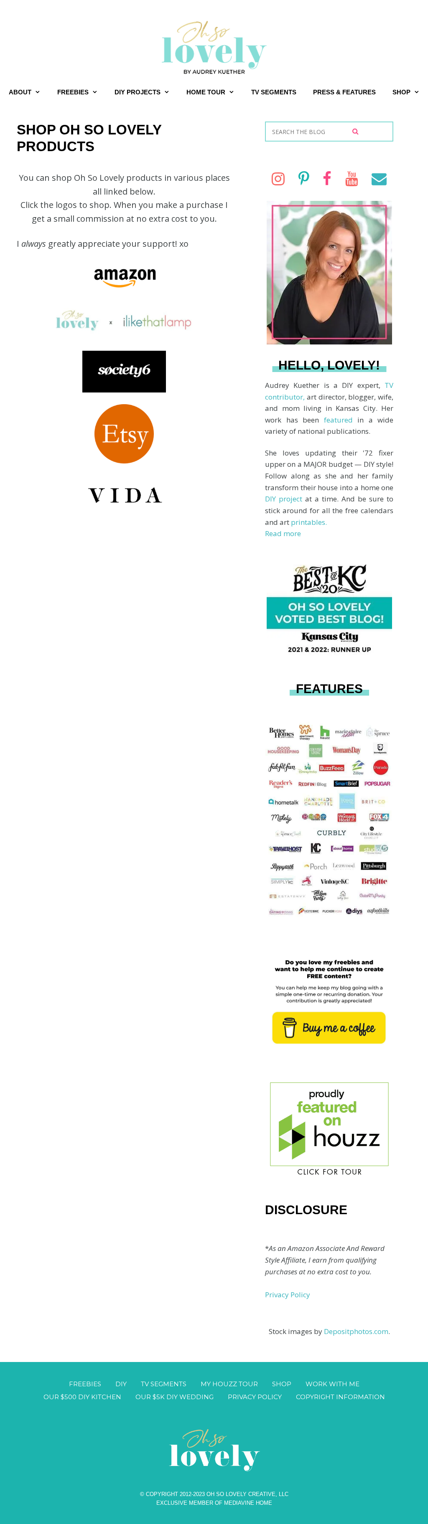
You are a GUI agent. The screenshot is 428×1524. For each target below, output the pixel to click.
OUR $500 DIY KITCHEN (82, 1397)
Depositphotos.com (356, 1331)
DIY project (285, 499)
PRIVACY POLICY (255, 1397)
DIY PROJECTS (137, 92)
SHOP (401, 92)
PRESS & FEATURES (344, 92)
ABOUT (20, 92)
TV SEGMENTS (273, 92)
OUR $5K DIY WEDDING (174, 1397)
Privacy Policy (287, 1294)
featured (341, 420)
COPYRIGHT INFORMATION (340, 1397)
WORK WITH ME (332, 1384)
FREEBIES (73, 92)
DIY (121, 1384)
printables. (309, 522)
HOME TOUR (205, 92)
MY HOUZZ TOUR (229, 1384)
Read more (283, 533)
